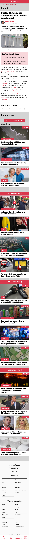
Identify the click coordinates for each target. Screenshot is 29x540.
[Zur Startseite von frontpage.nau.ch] (15, 1)
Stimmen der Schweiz (20, 490)
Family (3, 509)
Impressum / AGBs (19, 526)
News (7, 4)
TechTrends (18, 514)
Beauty (4, 517)
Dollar (5, 83)
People (4, 485)
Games (4, 490)
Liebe (3, 507)
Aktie (8, 94)
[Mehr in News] (14, 193)
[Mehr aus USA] (14, 370)
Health (3, 504)
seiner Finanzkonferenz (8, 71)
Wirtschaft (13, 4)
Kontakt (17, 524)
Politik (16, 479)
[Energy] (14, 8)
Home (2, 4)
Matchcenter (18, 482)
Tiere (3, 512)
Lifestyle (4, 492)
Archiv (3, 495)
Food (16, 509)
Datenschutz (5, 526)
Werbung (4, 522)
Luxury (17, 507)
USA (6, 23)
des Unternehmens (15, 94)
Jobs (3, 524)
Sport (3, 482)
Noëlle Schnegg (9, 21)
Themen (17, 492)
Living (16, 504)
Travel (16, 512)
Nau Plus (17, 487)
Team (16, 522)
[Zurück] (1, 1)
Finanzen (4, 75)
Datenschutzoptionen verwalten (8, 529)
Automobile (5, 514)
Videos (4, 487)
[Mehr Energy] (14, 282)
